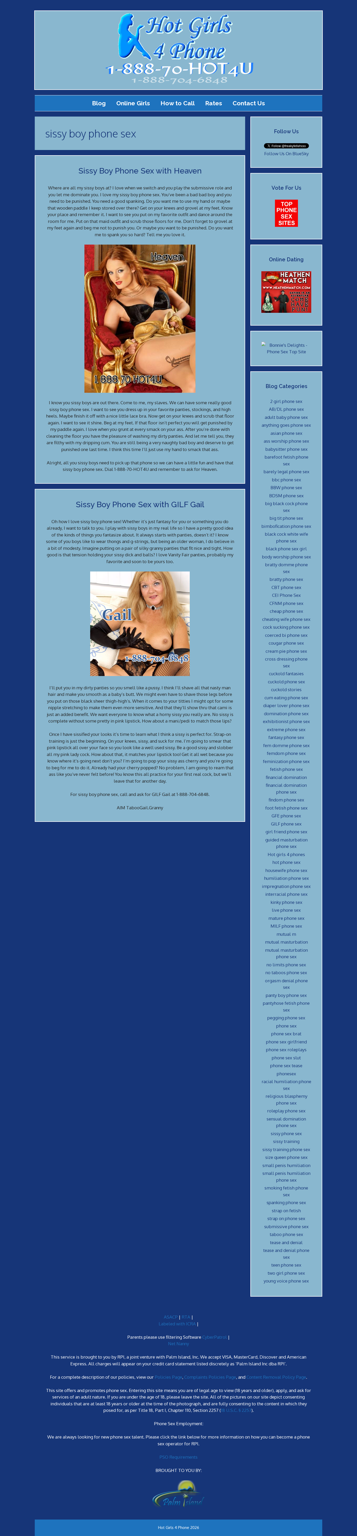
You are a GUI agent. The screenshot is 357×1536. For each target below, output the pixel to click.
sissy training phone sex (286, 1149)
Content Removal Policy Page (276, 1377)
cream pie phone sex (286, 651)
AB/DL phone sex (286, 409)
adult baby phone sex (286, 417)
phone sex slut (286, 1057)
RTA (186, 1317)
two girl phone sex (286, 1273)
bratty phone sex (286, 579)
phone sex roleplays (286, 1049)
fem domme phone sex (286, 745)
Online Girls (133, 103)
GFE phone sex (286, 815)
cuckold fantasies (286, 673)
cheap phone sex (286, 611)
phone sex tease (286, 1065)
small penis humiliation (286, 1165)
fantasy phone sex (286, 737)
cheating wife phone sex (286, 619)
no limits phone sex (286, 964)
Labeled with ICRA (177, 1323)
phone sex (286, 1026)
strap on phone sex (286, 1218)
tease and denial (286, 1242)
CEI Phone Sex (286, 595)
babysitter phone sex (286, 449)
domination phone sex (286, 713)
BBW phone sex (286, 487)
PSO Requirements (178, 1457)
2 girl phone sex (286, 401)
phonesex (286, 1073)
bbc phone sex (286, 479)
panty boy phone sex (286, 995)
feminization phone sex (286, 761)
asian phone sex (286, 433)
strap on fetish (286, 1210)
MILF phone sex (286, 926)
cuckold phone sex (286, 681)
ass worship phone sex (286, 441)
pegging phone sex (286, 1017)
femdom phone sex (286, 753)
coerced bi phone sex (286, 635)
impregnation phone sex (286, 886)
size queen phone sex (286, 1157)
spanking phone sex (286, 1202)
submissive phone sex (286, 1226)
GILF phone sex (286, 824)
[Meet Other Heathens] (286, 311)
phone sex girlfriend (286, 1041)
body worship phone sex (286, 556)
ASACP (171, 1317)
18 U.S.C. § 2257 (236, 1410)
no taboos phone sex (286, 972)
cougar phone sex (286, 643)
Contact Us (249, 103)
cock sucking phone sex (286, 627)
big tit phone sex (286, 518)
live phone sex (286, 910)
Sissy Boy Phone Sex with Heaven (140, 170)
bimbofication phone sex (286, 526)
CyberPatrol (214, 1337)
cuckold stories (286, 689)
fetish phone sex (286, 769)
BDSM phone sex (286, 495)
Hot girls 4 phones (286, 854)
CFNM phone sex (286, 603)
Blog (99, 103)
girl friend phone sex (286, 831)
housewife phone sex (286, 870)
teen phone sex (286, 1265)
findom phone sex (286, 799)
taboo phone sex (286, 1234)
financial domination (286, 777)
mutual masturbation (286, 942)
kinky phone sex (286, 902)
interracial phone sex (286, 894)
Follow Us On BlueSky (286, 153)
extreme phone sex (286, 729)
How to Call (177, 103)
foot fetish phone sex (286, 808)
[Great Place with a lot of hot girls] (286, 225)
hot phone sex (286, 862)
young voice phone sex (286, 1281)
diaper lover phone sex (286, 705)
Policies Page (168, 1377)
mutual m (286, 934)
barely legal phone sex (286, 471)
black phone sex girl (286, 548)
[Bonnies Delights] (286, 351)
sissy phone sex (286, 1133)
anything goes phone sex (286, 425)
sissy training (286, 1141)
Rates (213, 103)
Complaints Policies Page (210, 1377)
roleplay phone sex (286, 1110)
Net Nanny (178, 1343)
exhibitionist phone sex (286, 721)
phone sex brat (286, 1033)
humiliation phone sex (286, 878)
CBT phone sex (286, 587)
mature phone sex (286, 918)
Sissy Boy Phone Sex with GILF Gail (140, 504)
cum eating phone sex (286, 697)
